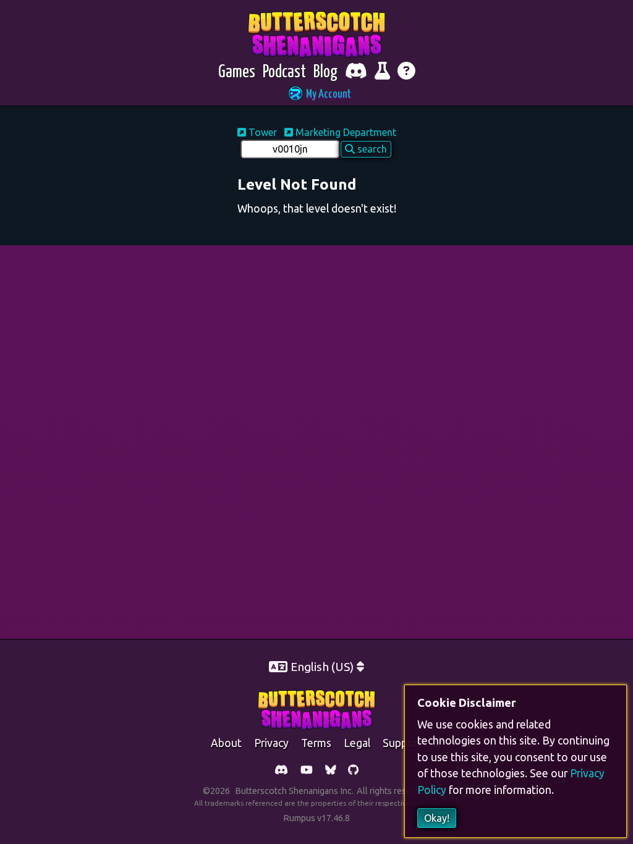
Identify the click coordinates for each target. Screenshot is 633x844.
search (371, 148)
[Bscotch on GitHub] (353, 770)
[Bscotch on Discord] (281, 770)
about (226, 743)
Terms (316, 743)
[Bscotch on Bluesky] (330, 770)
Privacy (271, 743)
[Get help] (406, 72)
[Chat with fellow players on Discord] (356, 72)
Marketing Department (344, 132)
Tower (262, 132)
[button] (316, 95)
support (402, 743)
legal (357, 743)
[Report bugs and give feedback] (382, 72)
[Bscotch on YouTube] (306, 770)
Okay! (436, 818)
